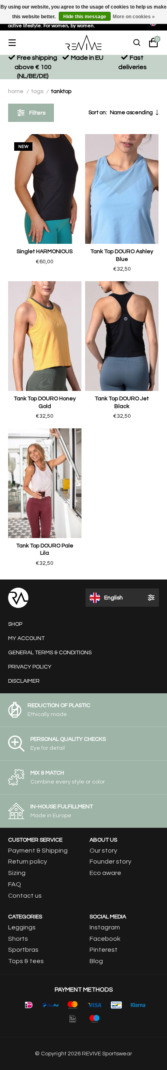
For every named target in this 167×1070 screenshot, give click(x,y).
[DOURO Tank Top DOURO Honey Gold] (44, 336)
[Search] (137, 42)
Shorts (18, 938)
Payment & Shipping (38, 850)
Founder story (110, 861)
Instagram (105, 927)
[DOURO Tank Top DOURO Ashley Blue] (121, 189)
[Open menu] (18, 42)
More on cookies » (134, 17)
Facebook (105, 938)
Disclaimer (24, 681)
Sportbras (23, 949)
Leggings (22, 927)
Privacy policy (29, 667)
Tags (37, 91)
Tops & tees (26, 961)
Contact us (25, 895)
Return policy (27, 861)
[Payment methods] (29, 1005)
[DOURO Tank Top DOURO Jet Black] (121, 336)
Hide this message (84, 17)
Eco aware (105, 873)
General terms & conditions (50, 652)
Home (16, 91)
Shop (15, 624)
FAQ (14, 884)
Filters (37, 113)
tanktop (61, 91)
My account (26, 638)
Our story (103, 850)
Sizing (17, 873)
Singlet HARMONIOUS (45, 251)
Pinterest (104, 949)
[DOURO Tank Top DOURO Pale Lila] (44, 483)
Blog (96, 961)
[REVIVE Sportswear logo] (83, 43)
